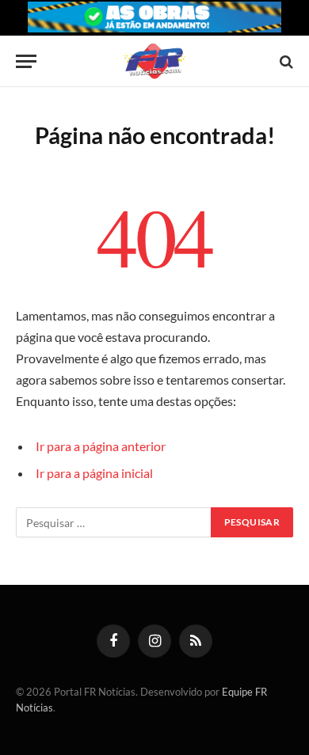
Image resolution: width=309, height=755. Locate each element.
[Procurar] (285, 61)
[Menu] (26, 61)
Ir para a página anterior (101, 445)
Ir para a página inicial (94, 472)
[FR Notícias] (154, 61)
